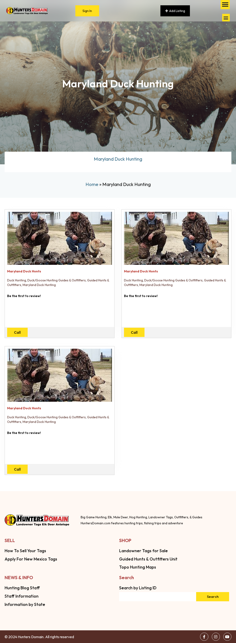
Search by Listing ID (137, 587)
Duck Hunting (16, 280)
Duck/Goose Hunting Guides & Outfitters (56, 280)
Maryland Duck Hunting (39, 285)
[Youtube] (227, 637)
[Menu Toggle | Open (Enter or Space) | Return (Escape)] (225, 4)
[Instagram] (216, 637)
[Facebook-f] (204, 637)
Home (92, 184)
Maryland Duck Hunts (24, 271)
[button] (226, 17)
